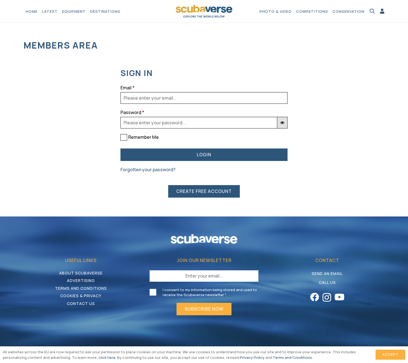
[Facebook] (314, 297)
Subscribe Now (204, 309)
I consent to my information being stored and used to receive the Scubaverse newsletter (210, 292)
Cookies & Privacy (80, 295)
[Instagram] (327, 297)
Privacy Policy (252, 357)
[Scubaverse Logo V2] (204, 11)
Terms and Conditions (81, 288)
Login (204, 155)
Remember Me (143, 137)
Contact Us (81, 303)
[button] (123, 11)
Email (127, 88)
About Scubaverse (81, 273)
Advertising (81, 280)
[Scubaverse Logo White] (204, 238)
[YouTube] (339, 297)
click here (107, 357)
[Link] (382, 11)
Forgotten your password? (147, 170)
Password (132, 112)
